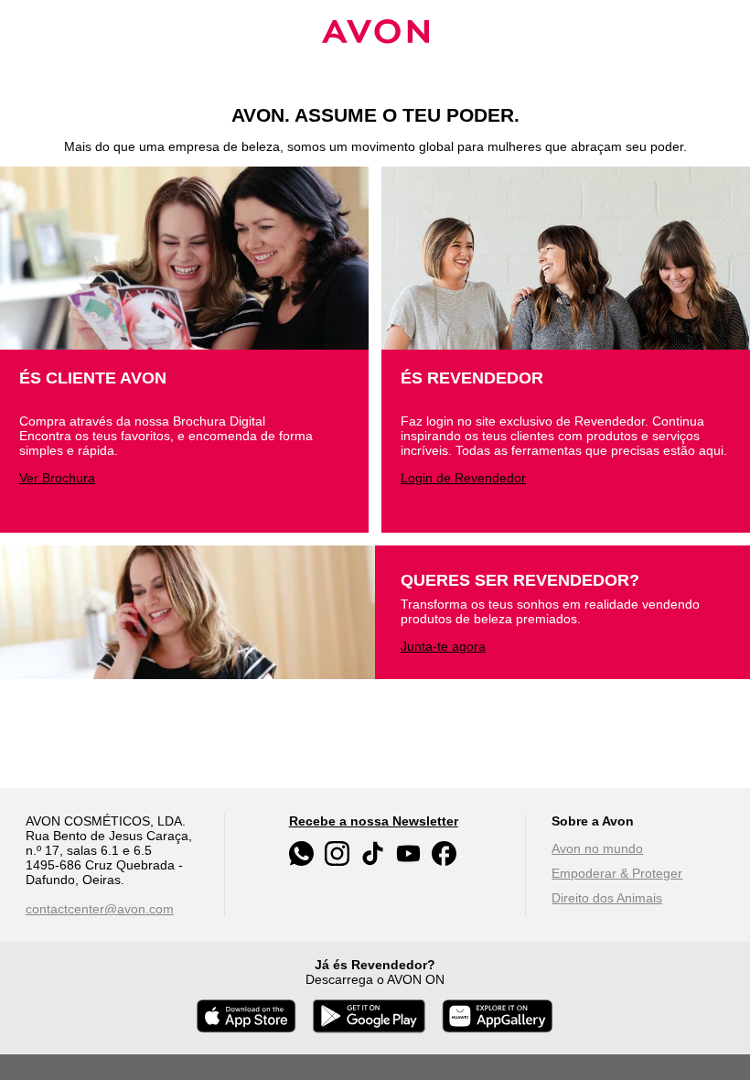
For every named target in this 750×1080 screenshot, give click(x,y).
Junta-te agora (443, 646)
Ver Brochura (57, 477)
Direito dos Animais (607, 898)
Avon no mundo (597, 848)
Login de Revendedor (463, 477)
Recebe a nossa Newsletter (373, 821)
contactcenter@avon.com (100, 909)
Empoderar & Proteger (617, 873)
